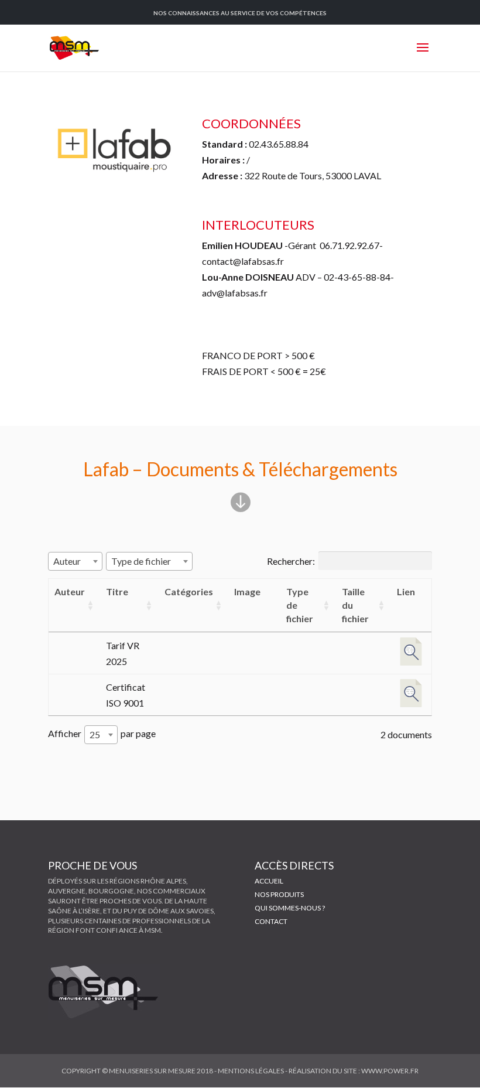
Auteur (69, 591)
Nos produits (279, 894)
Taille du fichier (355, 605)
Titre (117, 591)
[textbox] (70, 561)
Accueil (269, 880)
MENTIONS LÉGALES (251, 1070)
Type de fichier (299, 605)
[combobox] (75, 561)
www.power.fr (390, 1070)
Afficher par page (102, 734)
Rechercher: (291, 561)
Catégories (188, 591)
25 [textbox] (95, 734)
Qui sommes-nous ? (290, 907)
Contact (271, 921)
